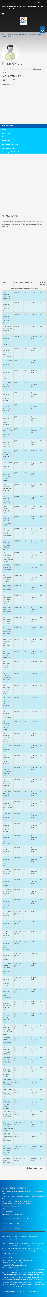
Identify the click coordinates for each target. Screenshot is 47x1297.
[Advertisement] (15, 101)
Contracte (6, 141)
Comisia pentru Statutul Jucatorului (15, 152)
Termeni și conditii (8, 1291)
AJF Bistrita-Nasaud (20, 34)
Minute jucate (7, 126)
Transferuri (6, 137)
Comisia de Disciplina (10, 144)
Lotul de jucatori (36, 34)
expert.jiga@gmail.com (14, 1214)
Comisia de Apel (8, 148)
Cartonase (6, 133)
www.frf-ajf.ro (7, 1236)
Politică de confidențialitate (27, 1291)
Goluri (4, 129)
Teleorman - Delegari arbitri (12, 1206)
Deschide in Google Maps (11, 1228)
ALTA (42, 29)
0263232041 (8, 1212)
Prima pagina (6, 34)
